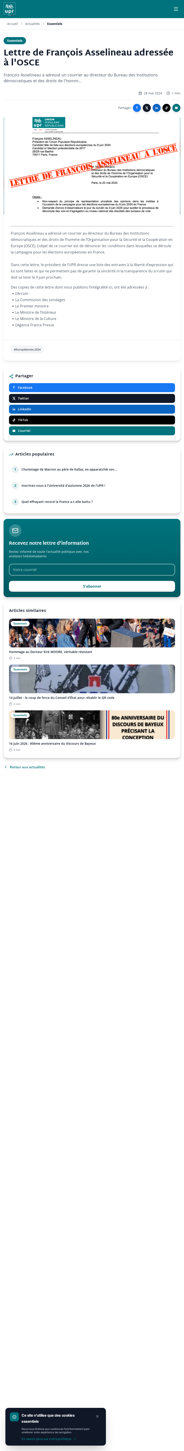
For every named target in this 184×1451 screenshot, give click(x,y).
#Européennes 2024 (27, 349)
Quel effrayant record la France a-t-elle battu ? (57, 502)
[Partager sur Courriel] (176, 108)
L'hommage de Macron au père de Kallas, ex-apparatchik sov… (69, 469)
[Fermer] (97, 1416)
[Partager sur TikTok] (166, 108)
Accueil (12, 24)
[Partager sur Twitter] (147, 108)
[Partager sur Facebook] (137, 108)
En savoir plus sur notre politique (46, 1439)
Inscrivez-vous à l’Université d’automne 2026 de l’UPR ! (63, 485)
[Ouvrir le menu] (175, 8)
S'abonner (92, 586)
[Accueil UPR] (9, 9)
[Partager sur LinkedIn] (157, 108)
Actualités (32, 24)
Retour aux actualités (27, 767)
